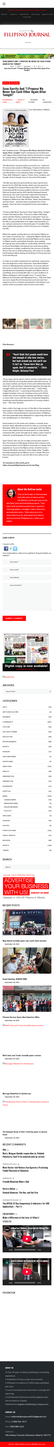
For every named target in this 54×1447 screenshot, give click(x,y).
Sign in (28, 42)
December (27, 66)
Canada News (10, 800)
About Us (4, 14)
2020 (19, 66)
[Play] (6, 1249)
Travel (6, 850)
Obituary (7, 816)
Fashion (6, 752)
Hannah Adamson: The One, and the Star (20, 1192)
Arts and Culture (10, 712)
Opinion (6, 821)
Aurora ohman (9, 1188)
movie (20, 100)
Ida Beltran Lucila (33, 489)
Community (8, 722)
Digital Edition (24, 14)
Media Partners (11, 803)
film (4, 1149)
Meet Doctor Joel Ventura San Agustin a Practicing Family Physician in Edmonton (25, 1169)
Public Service (9, 835)
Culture (14, 83)
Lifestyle (7, 791)
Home (12, 66)
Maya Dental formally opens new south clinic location (24, 940)
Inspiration (8, 781)
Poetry (6, 825)
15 (34, 66)
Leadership (7, 786)
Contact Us (13, 14)
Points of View (9, 830)
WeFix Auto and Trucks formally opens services (22, 1055)
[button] (6, 547)
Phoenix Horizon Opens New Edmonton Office (21, 1017)
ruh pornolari (8, 1213)
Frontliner (8, 761)
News (5, 796)
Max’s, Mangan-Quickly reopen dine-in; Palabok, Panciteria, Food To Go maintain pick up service (23, 1155)
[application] (27, 1238)
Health (6, 771)
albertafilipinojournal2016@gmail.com (28, 1416)
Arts (39, 66)
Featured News (9, 756)
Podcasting (27, 17)
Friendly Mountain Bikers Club (16, 1181)
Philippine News (11, 807)
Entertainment (10, 742)
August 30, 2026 (47, 14)
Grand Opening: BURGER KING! (15, 979)
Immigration (8, 776)
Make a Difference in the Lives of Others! (21, 1217)
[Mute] (43, 1249)
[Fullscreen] (48, 1249)
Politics (7, 811)
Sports (6, 845)
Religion (6, 840)
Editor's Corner (10, 732)
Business (6, 717)
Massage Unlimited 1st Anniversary (17, 1093)
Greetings (7, 766)
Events (6, 746)
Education (7, 737)
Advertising (35, 14)
